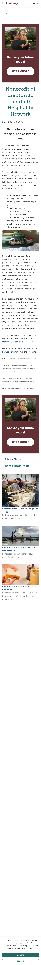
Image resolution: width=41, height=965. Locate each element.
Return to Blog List (13, 459)
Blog (6, 13)
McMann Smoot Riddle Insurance (17, 342)
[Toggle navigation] (35, 3)
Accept (20, 955)
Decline (20, 961)
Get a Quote (20, 71)
